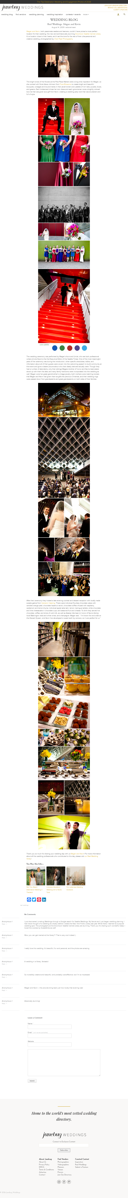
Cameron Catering (48, 603)
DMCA (41, 1167)
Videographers (63, 1165)
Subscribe (64, 1150)
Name (30, 1024)
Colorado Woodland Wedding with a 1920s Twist (54, 889)
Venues (60, 1170)
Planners (61, 1167)
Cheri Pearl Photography (63, 39)
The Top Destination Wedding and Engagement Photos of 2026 (64, 2)
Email (38, 1032)
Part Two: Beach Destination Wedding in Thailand (34, 889)
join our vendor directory (115, 6)
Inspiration (79, 1162)
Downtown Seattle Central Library (87, 34)
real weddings (24, 905)
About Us (42, 1162)
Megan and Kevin (33, 31)
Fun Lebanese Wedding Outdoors (74, 888)
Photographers (63, 1162)
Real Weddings (80, 1165)
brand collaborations (117, 8)
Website (31, 1041)
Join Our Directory (64, 1175)
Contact (42, 1175)
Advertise (42, 1172)
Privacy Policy (44, 1165)
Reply (3, 924)
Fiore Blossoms (65, 84)
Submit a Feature (81, 1167)
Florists (60, 1172)
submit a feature (120, 10)
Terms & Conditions (46, 1170)
